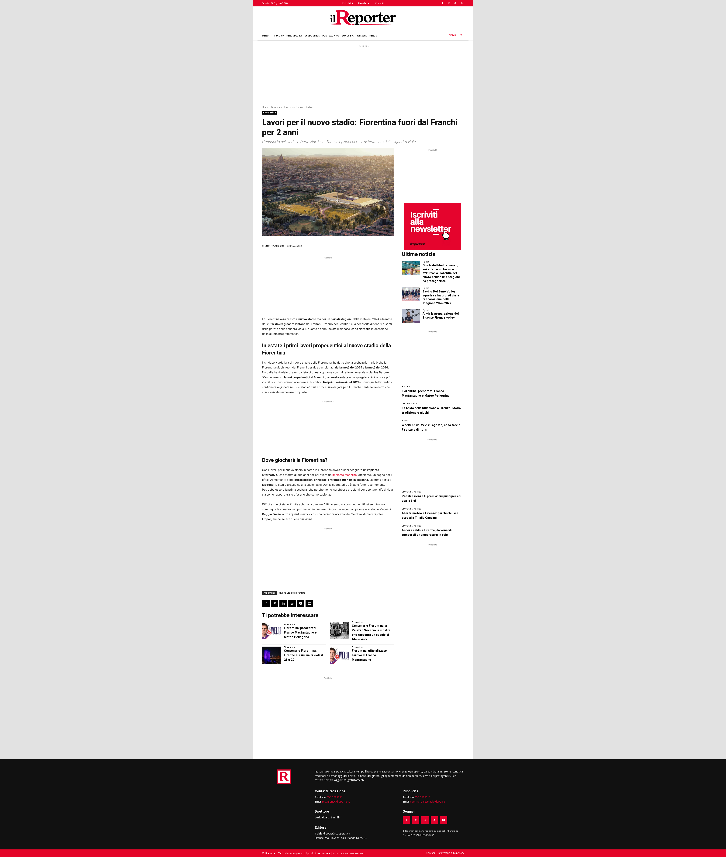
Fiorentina (276, 107)
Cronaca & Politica (411, 492)
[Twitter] (461, 3)
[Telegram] (300, 603)
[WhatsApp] (292, 603)
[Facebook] (442, 3)
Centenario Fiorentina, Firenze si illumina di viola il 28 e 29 (303, 655)
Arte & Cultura (409, 404)
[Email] (309, 603)
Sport (426, 262)
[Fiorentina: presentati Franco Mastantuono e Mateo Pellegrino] (271, 630)
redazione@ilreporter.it (336, 801)
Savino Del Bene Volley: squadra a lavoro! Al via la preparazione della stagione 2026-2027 (441, 297)
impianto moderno (344, 475)
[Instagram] (449, 3)
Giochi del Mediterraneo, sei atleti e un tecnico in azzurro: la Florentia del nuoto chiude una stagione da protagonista (442, 273)
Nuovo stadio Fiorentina (292, 592)
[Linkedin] (283, 603)
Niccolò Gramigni (274, 245)
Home (265, 107)
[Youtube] (443, 820)
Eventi (405, 421)
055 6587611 (335, 797)
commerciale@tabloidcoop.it (427, 801)
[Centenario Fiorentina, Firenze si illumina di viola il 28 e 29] (271, 655)
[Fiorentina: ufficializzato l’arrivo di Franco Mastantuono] (339, 655)
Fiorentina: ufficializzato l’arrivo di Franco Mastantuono (369, 655)
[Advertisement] (363, 74)
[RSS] (455, 3)
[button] (456, 35)
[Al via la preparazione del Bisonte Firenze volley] (411, 316)
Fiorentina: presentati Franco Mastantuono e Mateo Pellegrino (300, 632)
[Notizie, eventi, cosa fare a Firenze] (363, 17)
